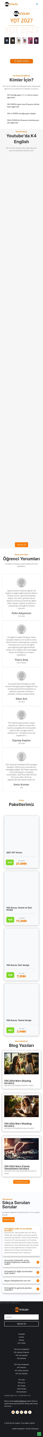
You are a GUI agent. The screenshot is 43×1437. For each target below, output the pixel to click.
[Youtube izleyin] (13, 1412)
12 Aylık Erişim (21, 61)
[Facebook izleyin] (30, 1412)
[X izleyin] (25, 1412)
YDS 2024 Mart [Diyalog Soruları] (17, 1082)
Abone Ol (21, 544)
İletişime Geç (8, 1219)
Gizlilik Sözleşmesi (18, 1429)
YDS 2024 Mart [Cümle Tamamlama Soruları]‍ (17, 1167)
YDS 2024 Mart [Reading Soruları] (18, 1124)
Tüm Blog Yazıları (21, 1182)
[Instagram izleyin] (21, 1412)
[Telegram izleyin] (17, 1412)
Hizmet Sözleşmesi (32, 1429)
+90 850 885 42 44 (24, 1395)
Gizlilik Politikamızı (20, 1401)
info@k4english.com (10, 1395)
